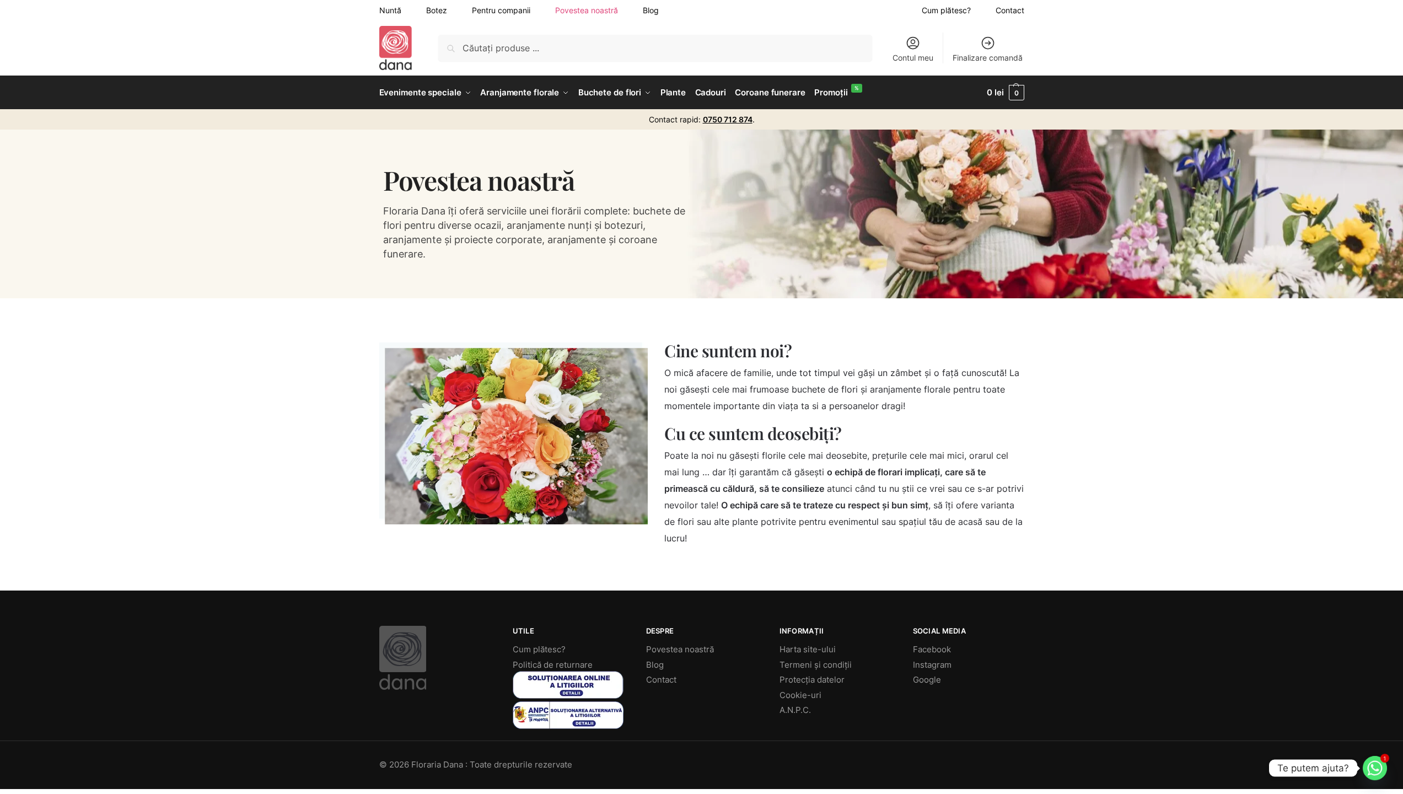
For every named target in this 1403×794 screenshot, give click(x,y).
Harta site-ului (808, 649)
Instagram (932, 664)
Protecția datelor (812, 679)
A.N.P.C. (795, 710)
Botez (436, 10)
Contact (1010, 10)
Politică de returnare (553, 664)
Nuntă (390, 10)
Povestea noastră (586, 10)
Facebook (932, 649)
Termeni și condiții (816, 664)
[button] (1005, 92)
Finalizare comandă (988, 57)
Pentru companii (501, 10)
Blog (651, 10)
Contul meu (913, 57)
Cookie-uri (800, 695)
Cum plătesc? (946, 10)
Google (927, 679)
